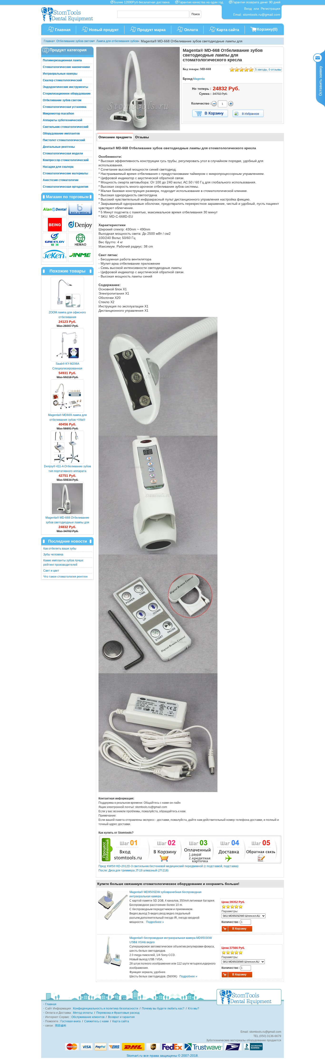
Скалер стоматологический (62, 80)
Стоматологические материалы (65, 173)
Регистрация (270, 8)
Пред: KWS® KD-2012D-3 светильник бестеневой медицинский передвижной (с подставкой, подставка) (168, 866)
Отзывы (142, 137)
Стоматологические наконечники (66, 67)
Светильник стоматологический (65, 127)
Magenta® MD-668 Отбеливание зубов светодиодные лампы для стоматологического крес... (67, 522)
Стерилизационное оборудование (67, 93)
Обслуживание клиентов (87, 1017)
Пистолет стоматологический (64, 140)
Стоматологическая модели (63, 153)
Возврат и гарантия (121, 1017)
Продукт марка (151, 30)
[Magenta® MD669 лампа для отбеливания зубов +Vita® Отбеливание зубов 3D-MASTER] (67, 396)
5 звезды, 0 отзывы (268, 69)
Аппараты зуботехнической (62, 120)
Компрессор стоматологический (66, 160)
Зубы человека (53, 554)
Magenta (199, 79)
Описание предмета (115, 137)
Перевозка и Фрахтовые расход (117, 1012)
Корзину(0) (267, 29)
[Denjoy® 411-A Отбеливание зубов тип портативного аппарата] (67, 447)
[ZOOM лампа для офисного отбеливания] (67, 293)
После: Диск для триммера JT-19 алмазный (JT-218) (133, 870)
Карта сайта (228, 30)
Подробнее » (155, 922)
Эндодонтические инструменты (65, 87)
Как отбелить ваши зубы (59, 548)
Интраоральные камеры (60, 73)
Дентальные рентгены (59, 146)
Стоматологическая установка (64, 107)
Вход (248, 8)
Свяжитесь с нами (96, 1021)
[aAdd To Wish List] (251, 113)
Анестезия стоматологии (60, 180)
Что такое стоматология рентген (65, 576)
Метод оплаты (83, 1012)
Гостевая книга (70, 1021)
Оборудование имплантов (61, 133)
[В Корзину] (210, 113)
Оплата (191, 30)
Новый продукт (104, 30)
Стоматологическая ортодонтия (65, 186)
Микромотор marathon (58, 113)
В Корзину (239, 928)
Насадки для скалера (58, 166)
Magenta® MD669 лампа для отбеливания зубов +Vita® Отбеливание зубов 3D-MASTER (67, 419)
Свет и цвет (51, 570)
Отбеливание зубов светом (74, 41)
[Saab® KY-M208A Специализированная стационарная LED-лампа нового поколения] (67, 344)
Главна (48, 41)
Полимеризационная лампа (62, 60)
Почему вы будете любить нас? (163, 1008)
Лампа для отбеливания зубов (117, 41)
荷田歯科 (60, 1025)
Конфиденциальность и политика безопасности (105, 1008)
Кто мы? (193, 1008)
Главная (62, 30)
